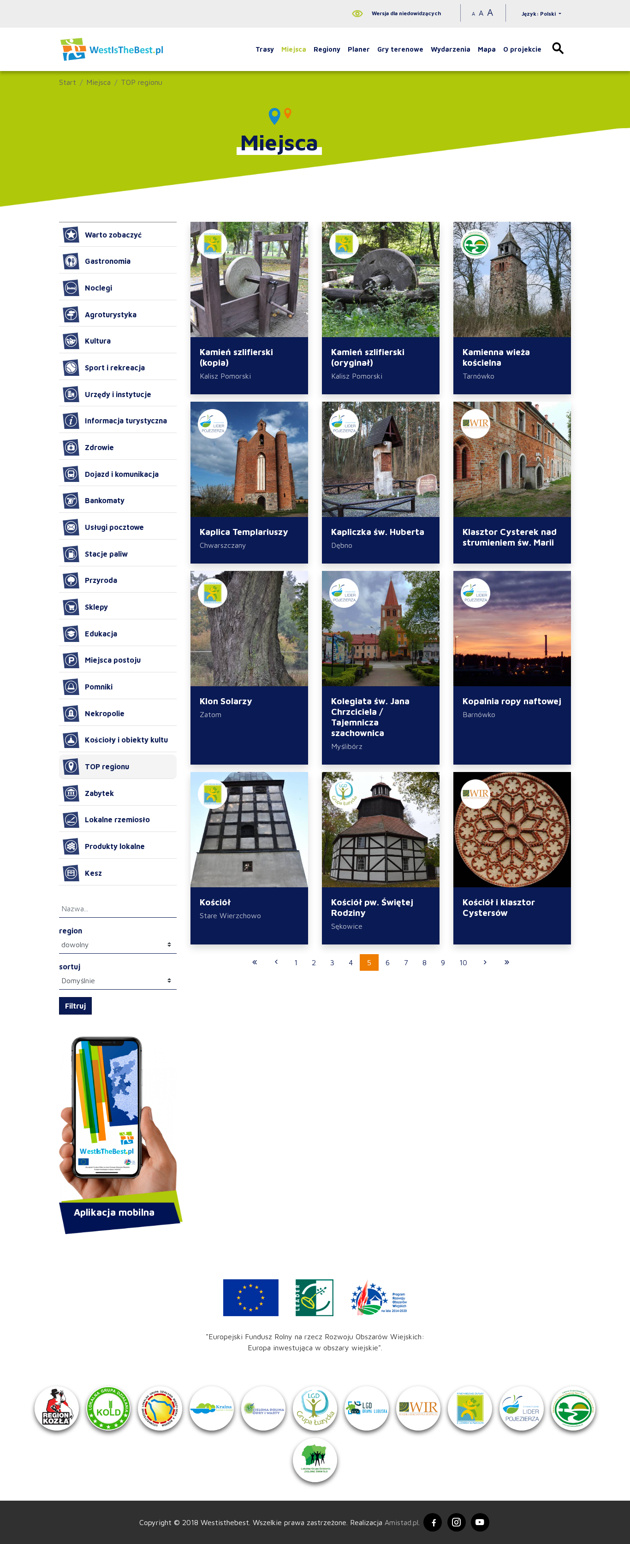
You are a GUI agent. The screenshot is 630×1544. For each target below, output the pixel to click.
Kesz (93, 873)
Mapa (487, 49)
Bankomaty (105, 500)
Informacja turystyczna (126, 420)
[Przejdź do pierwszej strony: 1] (255, 962)
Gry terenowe (400, 49)
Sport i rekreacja (115, 367)
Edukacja (101, 633)
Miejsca (293, 49)
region (70, 930)
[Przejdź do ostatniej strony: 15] (507, 962)
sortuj (69, 966)
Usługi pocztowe (114, 527)
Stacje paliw (106, 554)
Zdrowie (99, 447)
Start (67, 82)
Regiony (327, 49)
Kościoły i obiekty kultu (126, 740)
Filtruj (75, 1006)
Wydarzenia (450, 49)
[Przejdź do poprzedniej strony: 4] (276, 962)
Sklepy (96, 607)
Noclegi (98, 288)
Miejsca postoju (113, 660)
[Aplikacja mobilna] (118, 1121)
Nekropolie (105, 713)
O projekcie (522, 49)
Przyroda (101, 580)
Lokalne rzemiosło (117, 819)
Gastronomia (108, 261)
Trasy (265, 49)
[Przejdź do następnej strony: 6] (485, 962)
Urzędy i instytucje (118, 394)
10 (463, 962)
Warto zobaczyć (113, 235)
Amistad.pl (401, 1522)
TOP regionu (141, 82)
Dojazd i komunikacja (122, 474)
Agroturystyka (111, 314)
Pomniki (99, 687)
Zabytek (99, 793)
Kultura (98, 341)
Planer (359, 49)
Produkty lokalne (115, 846)
